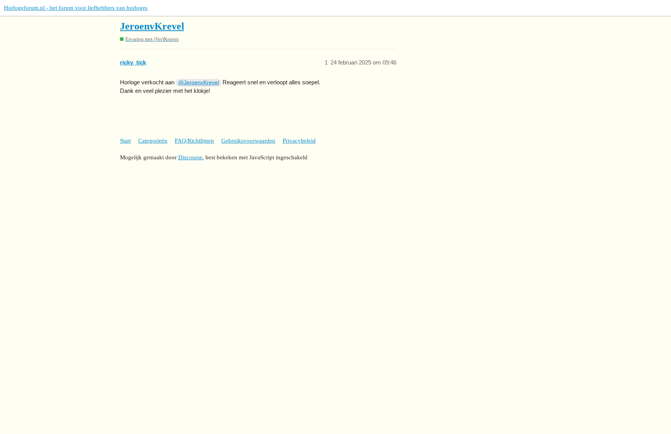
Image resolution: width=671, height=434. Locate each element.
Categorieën (152, 141)
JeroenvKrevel (152, 26)
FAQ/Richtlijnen (194, 141)
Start (125, 141)
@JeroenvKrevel (198, 82)
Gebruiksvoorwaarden (248, 141)
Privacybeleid (299, 141)
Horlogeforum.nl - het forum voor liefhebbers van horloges (76, 8)
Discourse (190, 157)
